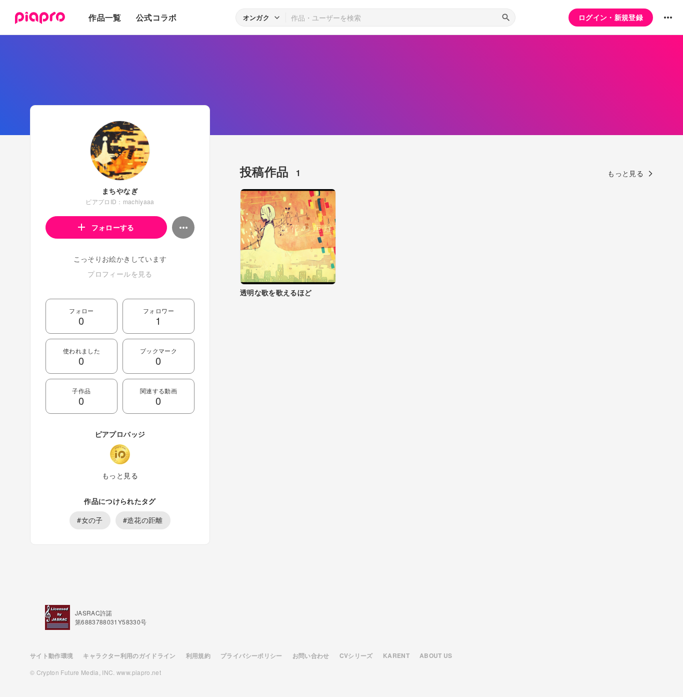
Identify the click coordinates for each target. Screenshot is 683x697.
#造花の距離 (143, 520)
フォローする (113, 227)
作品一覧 (104, 17)
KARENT (396, 655)
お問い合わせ (311, 655)
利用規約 (198, 655)
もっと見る (120, 475)
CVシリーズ (356, 655)
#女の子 (89, 520)
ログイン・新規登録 (610, 17)
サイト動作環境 (51, 655)
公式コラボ (156, 17)
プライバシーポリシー (251, 655)
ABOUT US (436, 655)
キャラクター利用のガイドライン (129, 655)
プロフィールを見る (120, 274)
